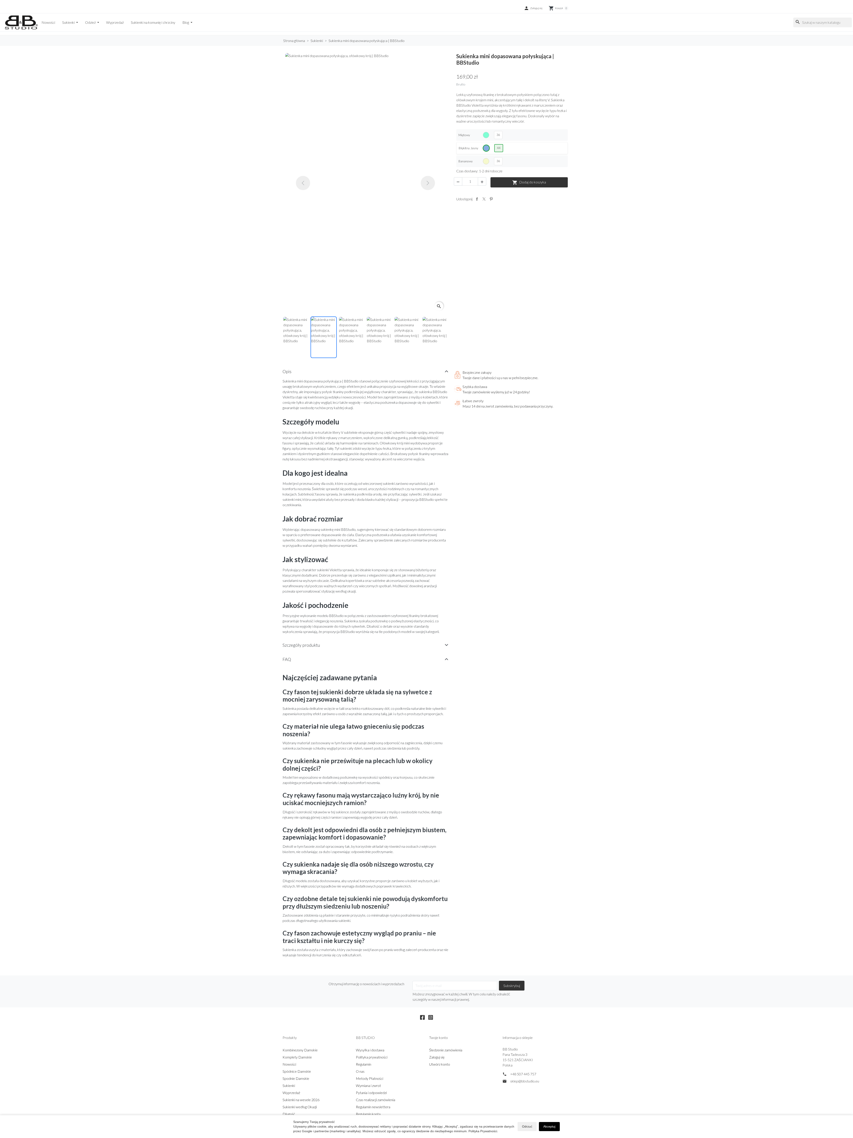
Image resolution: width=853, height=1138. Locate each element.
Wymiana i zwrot (368, 1085)
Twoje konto (438, 1037)
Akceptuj (549, 1126)
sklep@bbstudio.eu (524, 1081)
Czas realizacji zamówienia (375, 1100)
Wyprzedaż (115, 22)
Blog (186, 22)
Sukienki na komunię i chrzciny (153, 22)
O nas (360, 1071)
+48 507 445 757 (523, 1074)
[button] (533, 8)
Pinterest (491, 199)
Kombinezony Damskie (300, 1050)
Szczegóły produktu (301, 645)
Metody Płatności (369, 1078)
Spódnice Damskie (297, 1071)
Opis (287, 371)
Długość (289, 1114)
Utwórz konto (439, 1064)
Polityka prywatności (371, 1057)
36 (498, 135)
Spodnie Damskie (296, 1078)
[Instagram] (430, 1017)
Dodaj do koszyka (529, 182)
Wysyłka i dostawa (370, 1050)
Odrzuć (527, 1126)
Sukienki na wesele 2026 (301, 1100)
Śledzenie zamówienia (445, 1050)
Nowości (48, 22)
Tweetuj (484, 199)
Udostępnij (477, 199)
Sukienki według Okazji (300, 1107)
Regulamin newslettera (373, 1107)
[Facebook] (422, 1017)
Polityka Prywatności (482, 1131)
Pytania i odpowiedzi (371, 1092)
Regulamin (363, 1064)
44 (498, 148)
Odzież (90, 22)
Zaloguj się (436, 1057)
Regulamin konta (368, 1114)
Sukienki (68, 22)
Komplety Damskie (297, 1057)
